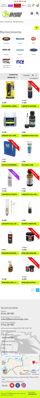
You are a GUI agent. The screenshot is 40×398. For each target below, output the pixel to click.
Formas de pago (7, 344)
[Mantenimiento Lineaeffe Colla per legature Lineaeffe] (30, 178)
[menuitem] (20, 333)
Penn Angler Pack (29, 282)
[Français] (22, 1)
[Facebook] (17, 387)
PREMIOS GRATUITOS (17, 5)
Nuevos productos (4, 5)
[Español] (25, 1)
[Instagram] (23, 387)
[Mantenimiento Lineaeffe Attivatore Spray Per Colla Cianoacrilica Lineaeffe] (10, 178)
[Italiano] (15, 1)
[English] (17, 1)
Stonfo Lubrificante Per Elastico (30, 224)
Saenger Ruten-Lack (30, 136)
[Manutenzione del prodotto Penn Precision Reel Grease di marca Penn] (30, 237)
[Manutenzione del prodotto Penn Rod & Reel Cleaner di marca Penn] (10, 266)
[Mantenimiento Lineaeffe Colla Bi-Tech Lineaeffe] (10, 208)
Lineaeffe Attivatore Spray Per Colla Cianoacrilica (10, 194)
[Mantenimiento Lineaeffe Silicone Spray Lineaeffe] (30, 90)
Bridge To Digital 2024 (7, 334)
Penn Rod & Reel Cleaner (10, 282)
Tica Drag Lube (27, 165)
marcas (24, 5)
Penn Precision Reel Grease (30, 253)
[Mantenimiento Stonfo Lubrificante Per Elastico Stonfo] (30, 208)
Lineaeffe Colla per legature (30, 194)
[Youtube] (11, 387)
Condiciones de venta (8, 341)
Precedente (33, 290)
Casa (1, 22)
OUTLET (10, 5)
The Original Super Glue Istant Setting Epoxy (10, 106)
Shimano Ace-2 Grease (10, 136)
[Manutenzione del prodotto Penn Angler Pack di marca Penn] (30, 266)
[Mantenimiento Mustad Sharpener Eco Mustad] (10, 149)
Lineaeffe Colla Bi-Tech (10, 224)
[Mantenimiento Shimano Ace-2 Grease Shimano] (10, 119)
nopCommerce (32, 394)
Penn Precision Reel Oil (10, 253)
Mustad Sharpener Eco (10, 165)
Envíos (4, 348)
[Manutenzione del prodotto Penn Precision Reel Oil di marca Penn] (10, 237)
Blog (2, 333)
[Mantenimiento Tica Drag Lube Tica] (30, 149)
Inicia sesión (29, 5)
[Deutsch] (20, 1)
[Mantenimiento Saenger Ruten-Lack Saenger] (30, 119)
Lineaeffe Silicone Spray (30, 106)
